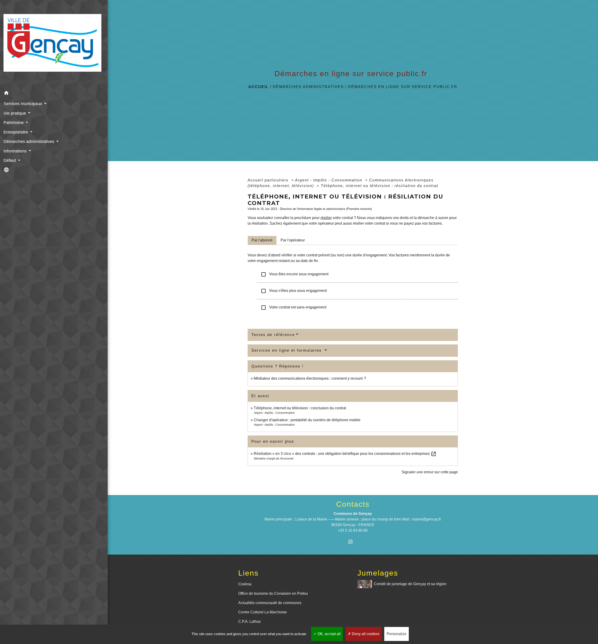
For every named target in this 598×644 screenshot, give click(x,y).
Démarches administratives (308, 87)
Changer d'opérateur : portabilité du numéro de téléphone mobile (307, 420)
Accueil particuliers (269, 180)
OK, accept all (329, 634)
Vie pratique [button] (15, 113)
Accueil (258, 87)
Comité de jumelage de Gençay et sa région (410, 584)
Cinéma (244, 584)
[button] (54, 93)
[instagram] (353, 541)
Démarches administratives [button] (29, 141)
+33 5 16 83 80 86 (353, 530)
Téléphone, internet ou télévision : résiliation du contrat (379, 186)
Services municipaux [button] (23, 103)
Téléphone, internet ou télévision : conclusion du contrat (300, 408)
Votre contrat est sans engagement (293, 307)
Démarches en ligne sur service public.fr (402, 87)
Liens (248, 573)
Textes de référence (273, 335)
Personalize (396, 634)
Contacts (353, 504)
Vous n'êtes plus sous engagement (294, 291)
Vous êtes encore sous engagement (294, 274)
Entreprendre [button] (16, 132)
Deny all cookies (365, 634)
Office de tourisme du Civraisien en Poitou (273, 593)
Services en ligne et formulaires (287, 350)
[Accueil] (54, 44)
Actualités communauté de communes (269, 603)
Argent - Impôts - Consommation (329, 180)
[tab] (262, 240)
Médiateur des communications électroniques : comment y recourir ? (310, 378)
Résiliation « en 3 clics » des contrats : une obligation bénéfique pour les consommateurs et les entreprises (345, 454)
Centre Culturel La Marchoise (262, 612)
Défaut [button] (10, 160)
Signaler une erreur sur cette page (430, 472)
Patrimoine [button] (14, 122)
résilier (326, 218)
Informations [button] (16, 151)
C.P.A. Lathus (249, 621)
